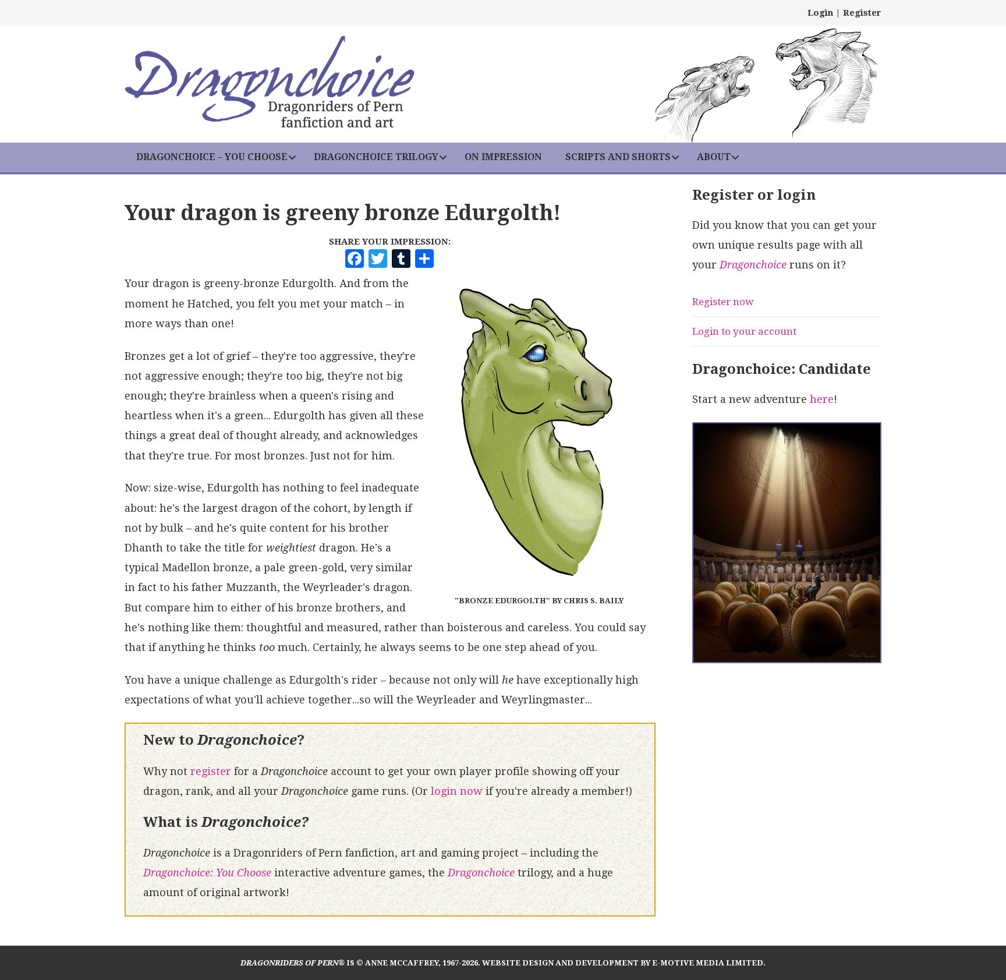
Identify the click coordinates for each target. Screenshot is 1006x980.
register (210, 771)
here (822, 399)
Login (820, 13)
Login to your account (744, 331)
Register (862, 13)
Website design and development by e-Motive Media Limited (622, 962)
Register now (723, 301)
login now (457, 791)
